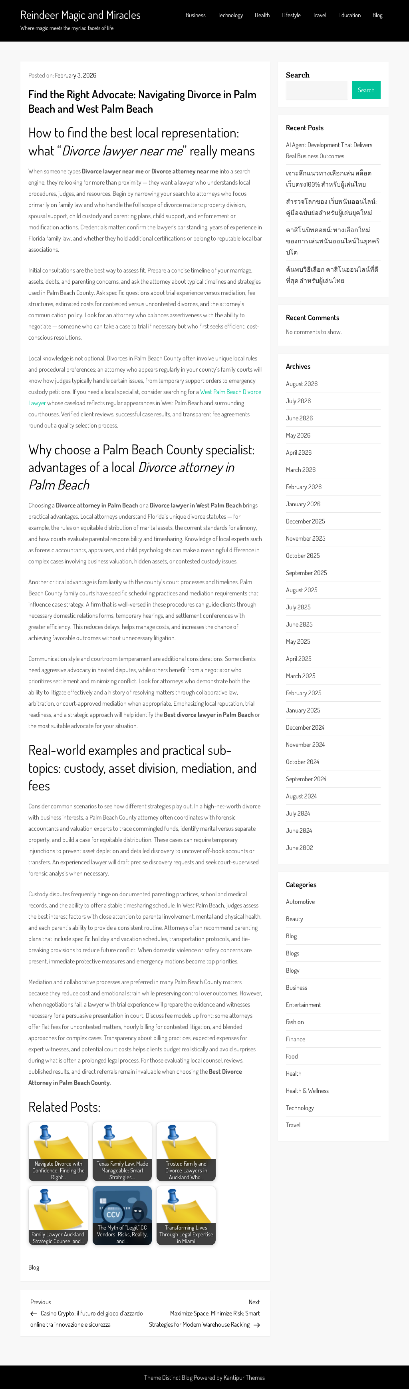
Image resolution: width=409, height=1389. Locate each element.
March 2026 (301, 470)
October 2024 (302, 762)
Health (262, 15)
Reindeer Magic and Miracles (80, 14)
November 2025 (306, 538)
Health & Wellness (307, 1090)
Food (292, 1056)
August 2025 (302, 590)
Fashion (295, 1022)
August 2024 (301, 796)
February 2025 (304, 693)
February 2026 (304, 487)
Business (196, 15)
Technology (230, 15)
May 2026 (298, 435)
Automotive (300, 901)
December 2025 (305, 521)
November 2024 (305, 744)
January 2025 (303, 710)
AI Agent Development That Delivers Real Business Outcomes (329, 150)
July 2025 (298, 607)
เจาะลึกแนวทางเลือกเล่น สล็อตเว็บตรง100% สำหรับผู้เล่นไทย (328, 178)
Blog (378, 15)
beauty (294, 919)
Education (349, 15)
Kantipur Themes (244, 1377)
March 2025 (301, 676)
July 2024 (298, 813)
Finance (295, 1039)
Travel (319, 15)
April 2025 (299, 659)
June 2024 (299, 830)
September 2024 (306, 779)
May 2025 (298, 641)
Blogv (293, 970)
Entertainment (303, 1005)
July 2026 (298, 401)
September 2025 (306, 573)
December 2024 (305, 727)
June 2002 (299, 848)
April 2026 (299, 452)
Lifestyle (291, 15)
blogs (292, 953)
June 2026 (299, 418)
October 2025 (303, 555)
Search (298, 75)
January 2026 (303, 504)
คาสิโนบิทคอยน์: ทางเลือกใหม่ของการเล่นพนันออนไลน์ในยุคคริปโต (333, 241)
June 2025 (299, 624)
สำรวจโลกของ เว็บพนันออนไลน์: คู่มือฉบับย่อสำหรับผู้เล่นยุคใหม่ (331, 207)
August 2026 (302, 384)
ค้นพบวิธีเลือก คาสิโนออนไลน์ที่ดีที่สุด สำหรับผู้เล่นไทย (332, 275)
